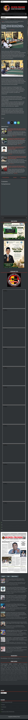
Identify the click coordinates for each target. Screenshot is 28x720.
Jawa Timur (16, 673)
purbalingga (5, 680)
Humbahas (10, 676)
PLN (19, 658)
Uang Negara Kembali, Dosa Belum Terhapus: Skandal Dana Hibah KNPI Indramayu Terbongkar (16, 631)
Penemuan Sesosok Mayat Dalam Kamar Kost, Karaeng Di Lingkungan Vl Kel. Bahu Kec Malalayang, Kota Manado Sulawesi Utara (16, 605)
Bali (1, 674)
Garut (25, 672)
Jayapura (15, 674)
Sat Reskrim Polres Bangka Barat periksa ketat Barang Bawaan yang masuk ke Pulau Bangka (16, 139)
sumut (21, 675)
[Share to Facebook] (8, 122)
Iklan (2, 709)
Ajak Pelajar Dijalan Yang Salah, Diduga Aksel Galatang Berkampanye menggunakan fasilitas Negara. (15, 580)
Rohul (9, 665)
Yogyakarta (7, 679)
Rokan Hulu (10, 668)
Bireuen (2, 676)
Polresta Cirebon (11, 669)
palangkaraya (3, 669)
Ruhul (21, 673)
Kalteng (16, 668)
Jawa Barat (11, 674)
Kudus (18, 676)
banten (8, 673)
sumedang (7, 672)
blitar (20, 670)
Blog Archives (14, 576)
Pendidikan (4, 658)
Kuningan (3, 668)
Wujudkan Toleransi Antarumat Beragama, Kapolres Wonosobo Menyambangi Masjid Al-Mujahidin (12, 27)
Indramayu (22, 665)
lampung (24, 673)
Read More (15, 135)
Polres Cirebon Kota (12, 677)
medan (11, 675)
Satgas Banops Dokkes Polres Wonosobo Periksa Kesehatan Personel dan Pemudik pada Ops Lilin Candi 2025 (17, 129)
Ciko (7, 674)
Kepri (14, 676)
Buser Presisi (17, 716)
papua (2, 680)
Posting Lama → (24, 177)
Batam (4, 674)
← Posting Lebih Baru (5, 177)
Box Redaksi (3, 707)
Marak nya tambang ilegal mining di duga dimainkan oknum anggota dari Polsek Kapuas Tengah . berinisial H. (16, 623)
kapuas (3, 675)
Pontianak (18, 677)
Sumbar (3, 679)
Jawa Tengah (12, 670)
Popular (3, 576)
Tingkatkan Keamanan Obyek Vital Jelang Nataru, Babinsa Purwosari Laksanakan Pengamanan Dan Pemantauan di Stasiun (17, 157)
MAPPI (21, 676)
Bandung (23, 667)
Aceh (2, 667)
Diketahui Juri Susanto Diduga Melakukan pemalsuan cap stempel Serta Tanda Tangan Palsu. (16, 648)
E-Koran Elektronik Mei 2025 (6, 702)
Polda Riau (6, 677)
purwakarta (10, 680)
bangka (2, 672)
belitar (12, 672)
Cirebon (15, 664)
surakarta (24, 670)
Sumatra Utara (24, 674)
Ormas (16, 658)
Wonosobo (9, 667)
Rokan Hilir (22, 677)
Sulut (26, 677)
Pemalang (20, 672)
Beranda (15, 177)
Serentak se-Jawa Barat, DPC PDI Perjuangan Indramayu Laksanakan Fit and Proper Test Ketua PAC (17, 167)
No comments (11, 29)
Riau (17, 670)
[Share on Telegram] (15, 122)
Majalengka (4, 664)
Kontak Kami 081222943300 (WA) (7, 711)
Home (3, 21)
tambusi (15, 680)
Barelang (24, 675)
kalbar (12, 673)
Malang (25, 676)
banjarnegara (3, 673)
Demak (6, 676)
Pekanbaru (23, 668)
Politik (12, 658)
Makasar (19, 674)
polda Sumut (16, 675)
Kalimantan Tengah (4, 670)
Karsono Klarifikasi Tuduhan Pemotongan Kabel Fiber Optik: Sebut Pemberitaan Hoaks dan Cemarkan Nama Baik (17, 147)
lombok (25, 679)
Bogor (16, 672)
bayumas (16, 679)
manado (24, 669)
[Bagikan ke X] (12, 122)
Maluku (2, 677)
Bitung (16, 667)
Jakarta (15, 665)
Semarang (18, 669)
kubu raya (21, 679)
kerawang (7, 675)
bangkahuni (12, 679)
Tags (8, 576)
